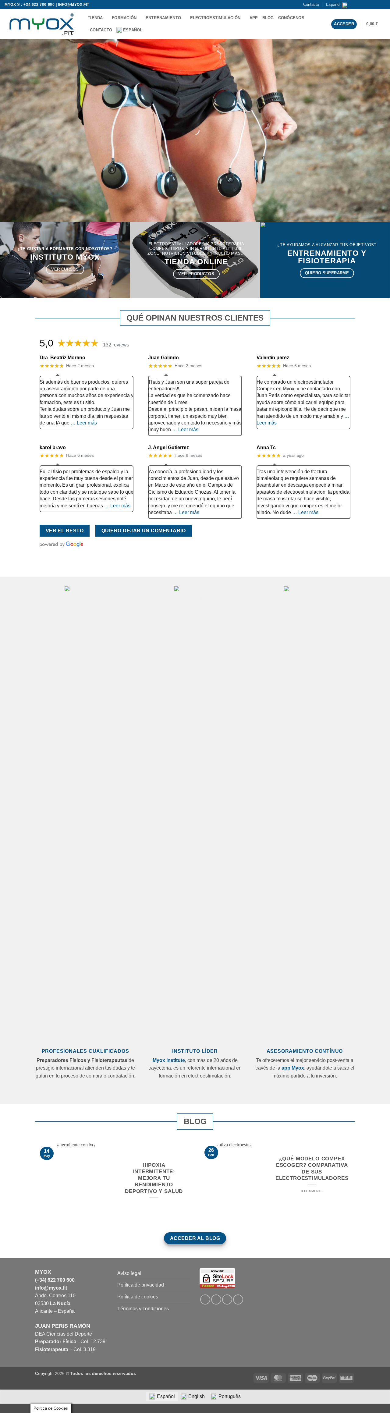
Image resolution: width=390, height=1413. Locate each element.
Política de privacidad (140, 1284)
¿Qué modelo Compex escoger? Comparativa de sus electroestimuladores (312, 1168)
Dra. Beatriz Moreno (62, 357)
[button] (375, 24)
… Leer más (84, 422)
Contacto (311, 4)
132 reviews (116, 344)
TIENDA (95, 18)
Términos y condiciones (143, 1308)
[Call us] (376, 4)
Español (333, 4)
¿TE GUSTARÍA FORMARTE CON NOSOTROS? (64, 249)
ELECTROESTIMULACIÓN (215, 18)
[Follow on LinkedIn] (227, 1299)
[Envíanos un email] (371, 4)
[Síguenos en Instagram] (365, 4)
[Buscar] (153, 30)
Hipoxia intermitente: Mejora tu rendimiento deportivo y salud (154, 1178)
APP (254, 18)
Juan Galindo (163, 357)
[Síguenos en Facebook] (359, 4)
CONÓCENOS (291, 18)
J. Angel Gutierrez (168, 447)
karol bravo (53, 447)
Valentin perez (273, 357)
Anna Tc (266, 447)
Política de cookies (137, 1296)
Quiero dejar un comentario (143, 530)
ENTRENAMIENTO (163, 18)
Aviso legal (129, 1273)
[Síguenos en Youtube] (382, 4)
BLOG (268, 18)
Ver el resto (65, 530)
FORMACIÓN (124, 18)
